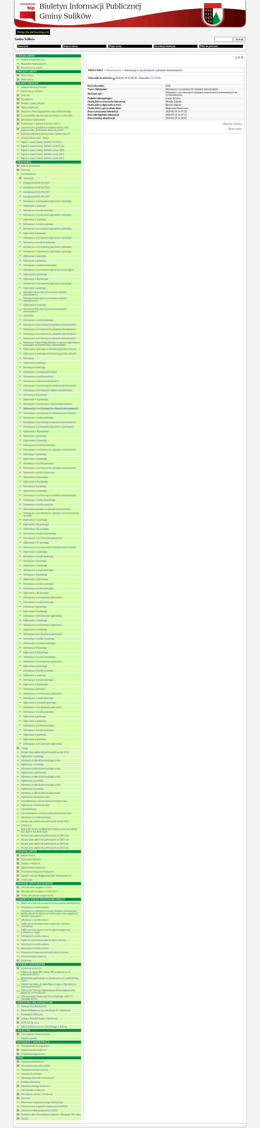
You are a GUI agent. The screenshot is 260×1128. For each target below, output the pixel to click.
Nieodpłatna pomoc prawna (34, 1070)
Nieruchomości (28, 174)
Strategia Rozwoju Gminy (33, 87)
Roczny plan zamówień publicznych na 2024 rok (45, 848)
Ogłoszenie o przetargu (34, 206)
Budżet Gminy (28, 855)
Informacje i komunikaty (33, 119)
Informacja (28, 358)
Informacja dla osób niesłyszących (38, 1078)
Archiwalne (26, 880)
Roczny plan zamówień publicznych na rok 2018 (45, 752)
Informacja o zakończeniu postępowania (40, 760)
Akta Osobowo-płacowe (33, 1090)
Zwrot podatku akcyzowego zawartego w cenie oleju (46, 115)
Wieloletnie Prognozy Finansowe (37, 871)
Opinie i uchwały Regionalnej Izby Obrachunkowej (46, 875)
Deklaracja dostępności (32, 1061)
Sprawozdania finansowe (33, 867)
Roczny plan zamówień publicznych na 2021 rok (45, 835)
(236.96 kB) (150, 78)
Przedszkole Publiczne (32, 1014)
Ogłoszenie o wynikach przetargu (39, 702)
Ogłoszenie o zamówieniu (33, 772)
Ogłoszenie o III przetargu (36, 524)
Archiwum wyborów (31, 968)
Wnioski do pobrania (31, 1074)
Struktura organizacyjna (32, 59)
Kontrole (25, 1098)
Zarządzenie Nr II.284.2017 (36, 192)
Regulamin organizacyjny (33, 63)
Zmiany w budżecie (30, 863)
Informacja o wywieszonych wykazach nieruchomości (49, 324)
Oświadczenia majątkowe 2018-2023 (39, 891)
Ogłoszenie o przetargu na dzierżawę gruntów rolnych (49, 349)
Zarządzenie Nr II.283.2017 (36, 187)
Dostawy (25, 170)
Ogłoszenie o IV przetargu (36, 542)
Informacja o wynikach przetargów (40, 265)
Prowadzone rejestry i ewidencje (37, 1094)
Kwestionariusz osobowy (33, 956)
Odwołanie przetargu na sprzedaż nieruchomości (47, 509)
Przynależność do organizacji (35, 1046)
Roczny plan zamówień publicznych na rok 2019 (45, 821)
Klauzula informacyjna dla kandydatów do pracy (45, 952)
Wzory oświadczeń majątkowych (37, 895)
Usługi (24, 748)
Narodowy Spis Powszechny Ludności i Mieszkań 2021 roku (51, 1114)
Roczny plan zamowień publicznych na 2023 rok (45, 843)
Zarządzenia (27, 99)
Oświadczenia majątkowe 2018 (36, 887)
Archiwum (28, 178)
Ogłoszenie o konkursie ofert (35, 797)
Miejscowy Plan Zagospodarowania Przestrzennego (46, 111)
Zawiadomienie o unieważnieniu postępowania (44, 801)
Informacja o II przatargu (35, 648)
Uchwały (25, 95)
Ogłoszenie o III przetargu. (36, 431)
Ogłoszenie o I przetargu (35, 274)
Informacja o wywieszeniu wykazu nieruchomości (47, 390)
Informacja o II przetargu (35, 395)
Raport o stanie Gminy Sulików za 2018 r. (41, 142)
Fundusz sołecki (29, 1038)
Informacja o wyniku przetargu (38, 210)
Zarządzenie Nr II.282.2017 (36, 183)
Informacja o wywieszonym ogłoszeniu (42, 538)
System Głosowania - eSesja (34, 138)
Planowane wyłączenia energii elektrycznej (42, 1102)
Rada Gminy (27, 79)
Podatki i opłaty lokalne (33, 103)
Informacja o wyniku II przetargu (39, 500)
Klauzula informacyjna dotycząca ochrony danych (45, 134)
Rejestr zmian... (236, 129)
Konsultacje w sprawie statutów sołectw (41, 123)
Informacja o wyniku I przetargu (39, 472)
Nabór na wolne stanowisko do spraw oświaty (43, 940)
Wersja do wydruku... (233, 124)
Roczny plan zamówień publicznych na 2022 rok (45, 839)
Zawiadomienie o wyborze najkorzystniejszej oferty (46, 813)
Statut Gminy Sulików (32, 91)
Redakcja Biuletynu (30, 1082)
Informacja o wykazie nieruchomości (41, 381)
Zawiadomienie (28, 809)
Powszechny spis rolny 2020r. (36, 1065)
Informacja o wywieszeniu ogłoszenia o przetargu (47, 201)
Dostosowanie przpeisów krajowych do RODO (44, 1106)
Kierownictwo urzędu (31, 68)
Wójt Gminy (27, 75)
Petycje (24, 1118)
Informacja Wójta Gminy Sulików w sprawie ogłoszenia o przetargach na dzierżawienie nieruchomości (51, 343)
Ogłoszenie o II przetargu (35, 279)
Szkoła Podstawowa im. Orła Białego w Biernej (44, 1026)
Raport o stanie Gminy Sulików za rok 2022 (42, 158)
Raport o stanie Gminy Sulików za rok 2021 (42, 154)
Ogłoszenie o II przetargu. (35, 399)
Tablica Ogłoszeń (29, 107)
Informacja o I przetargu (34, 436)
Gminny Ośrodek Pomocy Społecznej (39, 1018)
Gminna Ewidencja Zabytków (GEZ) (39, 1110)
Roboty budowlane (30, 166)
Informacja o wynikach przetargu (39, 242)
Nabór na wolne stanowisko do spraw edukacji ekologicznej (50, 903)
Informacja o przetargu (34, 367)
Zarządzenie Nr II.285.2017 (36, 196)
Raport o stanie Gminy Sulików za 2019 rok (42, 146)
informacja (28, 315)
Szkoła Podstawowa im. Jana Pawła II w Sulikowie (45, 1010)
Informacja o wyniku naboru (35, 907)
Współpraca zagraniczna (33, 1054)
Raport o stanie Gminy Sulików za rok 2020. (42, 150)
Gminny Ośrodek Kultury (33, 1006)
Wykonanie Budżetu (31, 859)
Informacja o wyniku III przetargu (39, 533)
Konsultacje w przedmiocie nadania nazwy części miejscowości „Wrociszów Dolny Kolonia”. (45, 128)
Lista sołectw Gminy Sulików (36, 1034)
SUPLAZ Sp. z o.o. (30, 1022)
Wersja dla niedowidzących (33, 32)
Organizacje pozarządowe (33, 1050)
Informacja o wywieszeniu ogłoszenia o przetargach (48, 270)
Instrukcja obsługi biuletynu (35, 1086)
